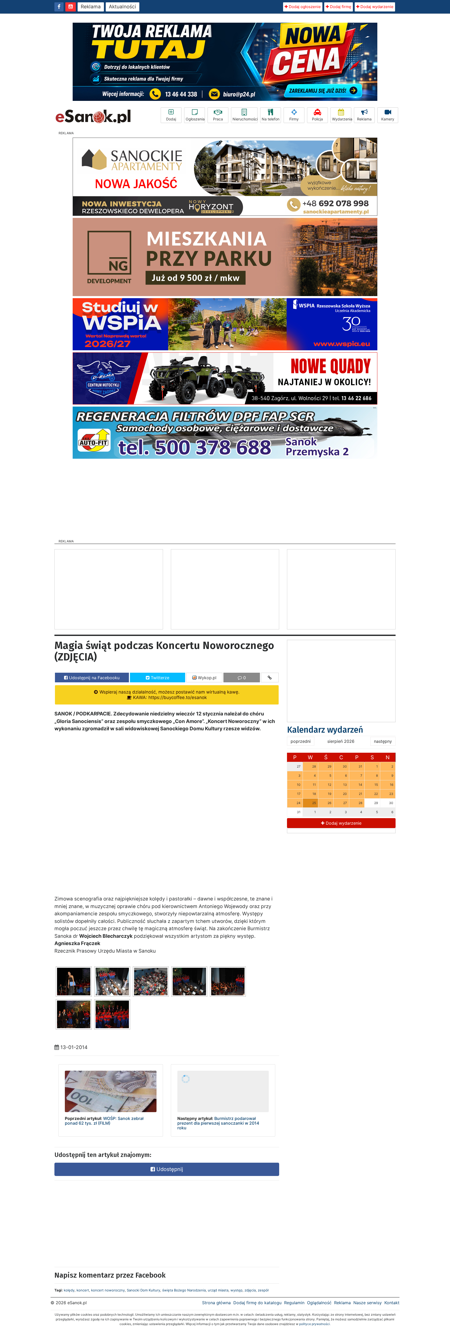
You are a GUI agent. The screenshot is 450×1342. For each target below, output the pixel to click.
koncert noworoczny (108, 1290)
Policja (317, 119)
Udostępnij (169, 1169)
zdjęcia (250, 1290)
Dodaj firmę (340, 6)
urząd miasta (218, 1290)
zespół (263, 1290)
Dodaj (171, 119)
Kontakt (391, 1302)
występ (236, 1290)
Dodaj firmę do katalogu (257, 1302)
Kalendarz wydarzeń (325, 730)
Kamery (387, 119)
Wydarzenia (341, 119)
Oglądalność (319, 1302)
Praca (218, 119)
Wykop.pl (206, 677)
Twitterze (159, 677)
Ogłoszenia (195, 119)
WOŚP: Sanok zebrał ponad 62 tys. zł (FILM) (104, 1121)
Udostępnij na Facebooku (94, 677)
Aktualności (122, 7)
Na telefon (270, 119)
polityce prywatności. (314, 1324)
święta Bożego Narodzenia (184, 1290)
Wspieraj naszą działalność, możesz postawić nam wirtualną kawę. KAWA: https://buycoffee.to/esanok (169, 694)
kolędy (69, 1290)
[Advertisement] (225, 497)
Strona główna (216, 1302)
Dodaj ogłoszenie (304, 6)
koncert (83, 1290)
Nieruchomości (245, 119)
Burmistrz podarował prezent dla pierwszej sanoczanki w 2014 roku (218, 1123)
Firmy (294, 119)
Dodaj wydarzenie (376, 6)
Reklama (91, 7)
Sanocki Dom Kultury (143, 1290)
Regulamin (294, 1302)
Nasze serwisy (367, 1302)
